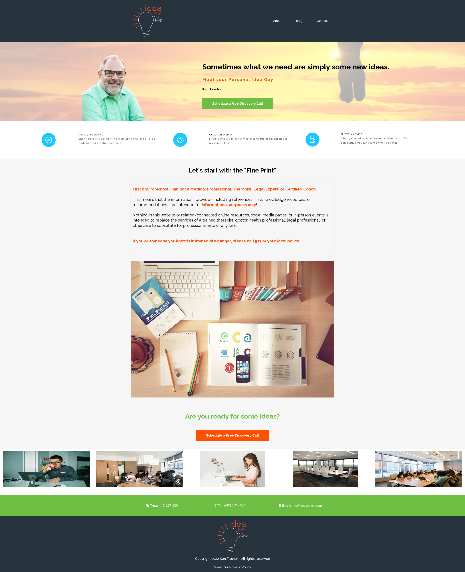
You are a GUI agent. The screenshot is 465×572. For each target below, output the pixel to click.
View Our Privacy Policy (232, 567)
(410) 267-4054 (169, 506)
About (277, 21)
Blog (299, 21)
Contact (322, 21)
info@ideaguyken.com (307, 506)
